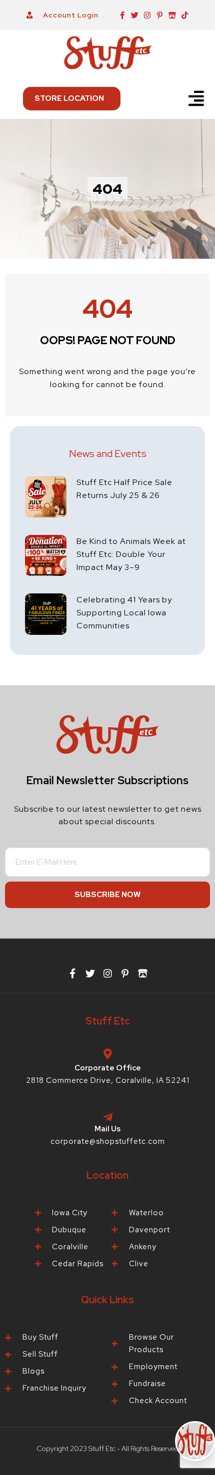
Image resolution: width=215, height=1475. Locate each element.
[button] (196, 98)
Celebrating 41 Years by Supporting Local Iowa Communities (124, 612)
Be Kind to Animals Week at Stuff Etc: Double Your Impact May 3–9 (131, 554)
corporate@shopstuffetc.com (107, 1141)
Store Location (69, 98)
